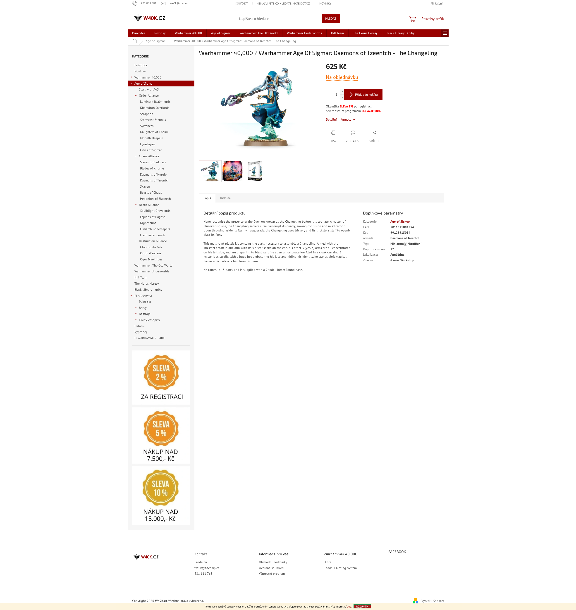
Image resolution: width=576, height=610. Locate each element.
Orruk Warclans (150, 253)
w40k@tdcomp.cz (206, 568)
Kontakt (241, 3)
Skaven (145, 186)
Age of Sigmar (144, 83)
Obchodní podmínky (273, 562)
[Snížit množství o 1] (342, 97)
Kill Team (140, 277)
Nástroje (145, 314)
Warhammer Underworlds (151, 271)
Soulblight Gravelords (155, 211)
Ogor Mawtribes (151, 259)
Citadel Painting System (340, 568)
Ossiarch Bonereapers (155, 229)
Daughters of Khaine (154, 132)
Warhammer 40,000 (147, 77)
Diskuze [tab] (225, 198)
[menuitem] (139, 33)
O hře (327, 562)
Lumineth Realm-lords (155, 102)
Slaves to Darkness (153, 162)
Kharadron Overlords (154, 108)
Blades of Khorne (152, 168)
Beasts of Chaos (151, 193)
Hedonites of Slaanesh (155, 199)
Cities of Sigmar (151, 150)
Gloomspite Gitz (151, 247)
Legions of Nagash (152, 217)
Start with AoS (149, 89)
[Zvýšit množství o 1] (342, 92)
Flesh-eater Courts (152, 235)
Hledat (330, 18)
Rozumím (362, 606)
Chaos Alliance (149, 156)
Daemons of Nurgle (153, 174)
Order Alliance (149, 95)
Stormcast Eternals (153, 120)
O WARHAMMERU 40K (149, 338)
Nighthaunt (148, 223)
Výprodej (140, 332)
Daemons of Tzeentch (154, 180)
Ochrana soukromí (271, 568)
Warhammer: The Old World (153, 265)
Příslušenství (143, 296)
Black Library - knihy (148, 290)
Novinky (325, 3)
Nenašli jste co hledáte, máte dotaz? (283, 3)
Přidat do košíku (366, 94)
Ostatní (139, 326)
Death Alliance (149, 205)
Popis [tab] (207, 198)
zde (349, 606)
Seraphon (146, 114)
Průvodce (140, 65)
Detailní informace (338, 119)
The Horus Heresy (146, 283)
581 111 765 (203, 574)
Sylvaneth (147, 126)
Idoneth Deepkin (151, 138)
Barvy (143, 308)
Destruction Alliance (153, 241)
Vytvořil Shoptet (432, 600)
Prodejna (200, 562)
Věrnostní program (272, 574)
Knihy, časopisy (149, 320)
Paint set (145, 302)
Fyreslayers (147, 144)
